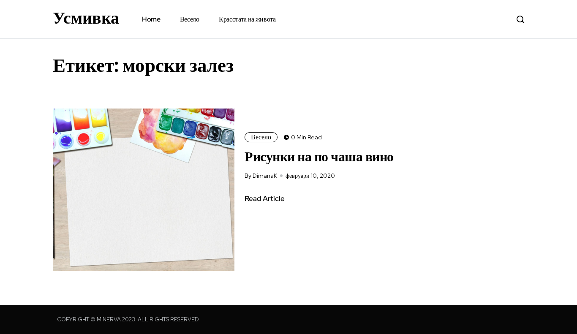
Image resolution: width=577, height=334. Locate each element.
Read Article (265, 198)
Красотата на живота (247, 19)
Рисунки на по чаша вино (319, 156)
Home (151, 19)
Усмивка (86, 17)
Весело (189, 19)
